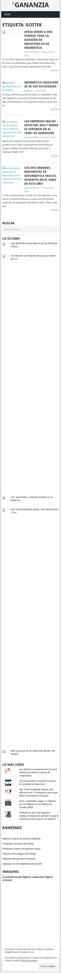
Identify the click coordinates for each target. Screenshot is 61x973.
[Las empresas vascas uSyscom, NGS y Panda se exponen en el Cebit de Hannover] (12, 129)
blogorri (28, 91)
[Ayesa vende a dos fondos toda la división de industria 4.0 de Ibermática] (12, 38)
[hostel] (7, 880)
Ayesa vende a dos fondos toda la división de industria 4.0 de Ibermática (38, 39)
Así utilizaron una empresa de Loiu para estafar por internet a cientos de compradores (38, 772)
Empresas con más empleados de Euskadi (22, 864)
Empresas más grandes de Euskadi (18, 858)
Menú (7, 14)
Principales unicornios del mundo (18, 843)
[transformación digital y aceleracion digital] (27, 877)
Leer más (55, 70)
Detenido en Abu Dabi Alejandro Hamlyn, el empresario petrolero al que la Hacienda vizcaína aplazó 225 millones (38, 815)
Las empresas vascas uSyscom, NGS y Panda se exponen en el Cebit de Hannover (41, 127)
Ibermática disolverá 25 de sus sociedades (41, 84)
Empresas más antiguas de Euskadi (19, 853)
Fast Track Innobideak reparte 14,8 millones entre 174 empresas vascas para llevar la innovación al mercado (38, 792)
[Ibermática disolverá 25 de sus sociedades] (12, 86)
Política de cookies (29, 960)
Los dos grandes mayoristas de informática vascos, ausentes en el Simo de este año (40, 175)
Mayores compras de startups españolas (21, 838)
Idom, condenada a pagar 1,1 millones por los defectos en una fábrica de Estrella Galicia (37, 804)
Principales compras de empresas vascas (21, 848)
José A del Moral (31, 52)
